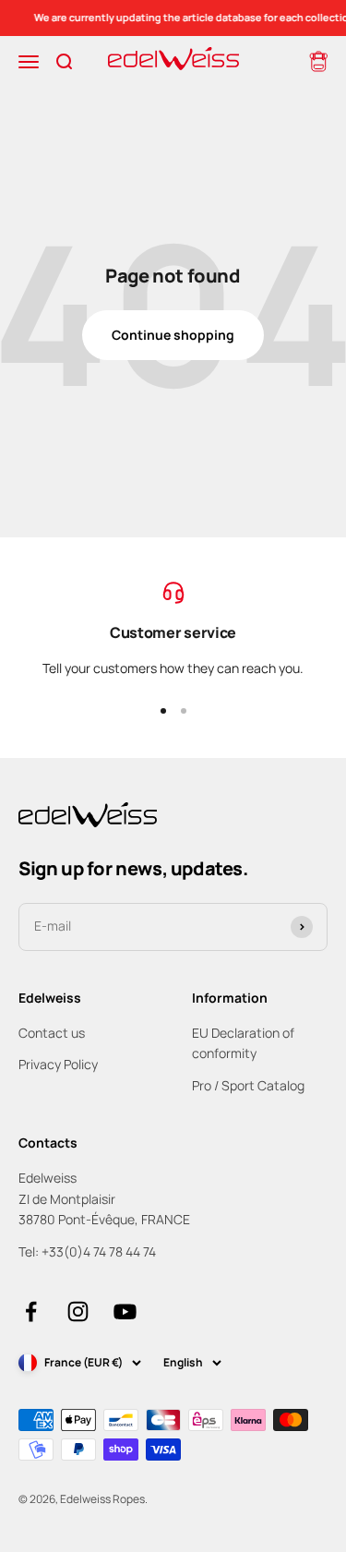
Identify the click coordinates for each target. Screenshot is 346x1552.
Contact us (51, 1032)
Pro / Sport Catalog (248, 1085)
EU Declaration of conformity (243, 1043)
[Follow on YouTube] (125, 1311)
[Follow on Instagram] (78, 1311)
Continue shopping (173, 334)
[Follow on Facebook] (30, 1311)
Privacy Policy (58, 1064)
